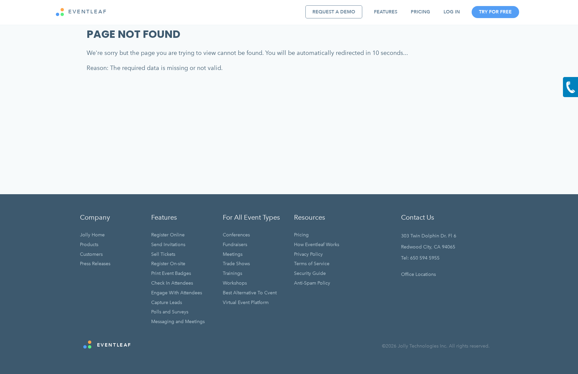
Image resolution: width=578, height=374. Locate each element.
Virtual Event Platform (246, 302)
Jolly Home (92, 235)
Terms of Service (311, 264)
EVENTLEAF (86, 11)
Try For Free (495, 12)
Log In (452, 12)
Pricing (420, 12)
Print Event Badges (171, 273)
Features (385, 12)
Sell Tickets (163, 254)
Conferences (236, 235)
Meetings (233, 254)
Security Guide (310, 273)
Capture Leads (166, 302)
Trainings (232, 273)
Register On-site (168, 264)
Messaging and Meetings (178, 321)
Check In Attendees (172, 283)
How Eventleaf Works (316, 244)
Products (89, 244)
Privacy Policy (308, 254)
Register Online (168, 235)
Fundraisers (235, 244)
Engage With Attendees (176, 293)
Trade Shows (236, 264)
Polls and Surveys (169, 312)
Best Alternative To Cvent (250, 293)
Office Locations (418, 274)
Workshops (235, 283)
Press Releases (95, 264)
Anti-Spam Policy (312, 283)
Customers (91, 254)
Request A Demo (333, 12)
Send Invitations (168, 244)
